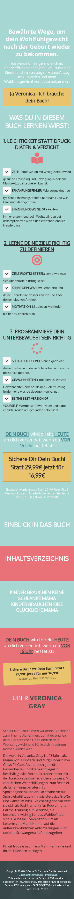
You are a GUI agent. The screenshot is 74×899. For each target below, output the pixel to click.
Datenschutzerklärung (31, 874)
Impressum (51, 874)
